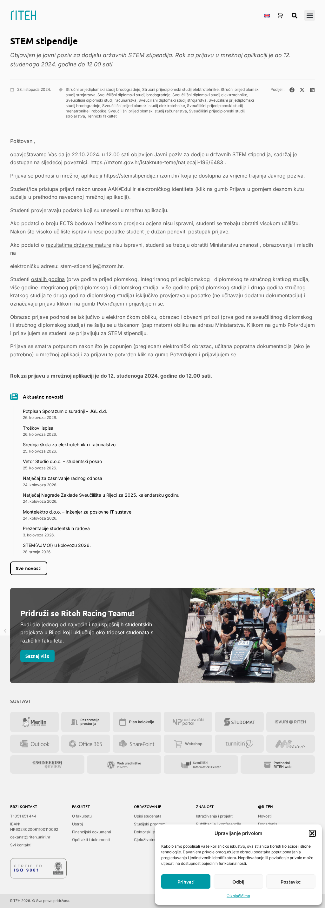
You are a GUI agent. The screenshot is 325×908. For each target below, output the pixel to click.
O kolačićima (238, 895)
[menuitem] (267, 15)
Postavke (291, 881)
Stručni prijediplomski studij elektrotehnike (180, 89)
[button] (312, 833)
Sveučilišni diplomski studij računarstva (101, 100)
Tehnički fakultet (102, 116)
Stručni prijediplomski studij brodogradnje (103, 89)
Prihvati (186, 881)
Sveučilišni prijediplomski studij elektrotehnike (143, 105)
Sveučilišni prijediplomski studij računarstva (147, 111)
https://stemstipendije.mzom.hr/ (142, 175)
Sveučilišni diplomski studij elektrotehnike (209, 94)
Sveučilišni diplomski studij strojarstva (172, 100)
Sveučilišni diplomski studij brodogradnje (133, 94)
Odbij (238, 881)
